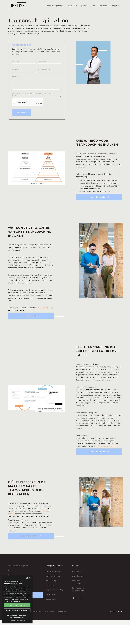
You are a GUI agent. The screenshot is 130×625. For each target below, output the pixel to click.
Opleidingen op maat (53, 571)
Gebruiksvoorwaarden (34, 611)
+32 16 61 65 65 (77, 571)
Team (10, 575)
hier (14, 522)
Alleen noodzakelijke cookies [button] (17, 610)
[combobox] (27, 578)
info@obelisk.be (77, 576)
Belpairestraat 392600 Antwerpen (78, 589)
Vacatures (103, 6)
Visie (9, 570)
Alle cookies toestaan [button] (17, 605)
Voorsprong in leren (52, 599)
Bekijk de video (44, 308)
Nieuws (84, 6)
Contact (114, 6)
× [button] (29, 578)
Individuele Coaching (53, 576)
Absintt (120, 611)
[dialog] (17, 599)
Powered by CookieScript (17, 621)
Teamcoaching (51, 580)
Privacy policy (62, 611)
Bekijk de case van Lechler (105, 446)
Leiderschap (50, 585)
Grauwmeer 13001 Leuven (76, 582)
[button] (53, 5)
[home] (17, 5)
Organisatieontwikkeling (54, 590)
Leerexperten (50, 594)
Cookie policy (49, 611)
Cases (93, 6)
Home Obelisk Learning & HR (18, 565)
